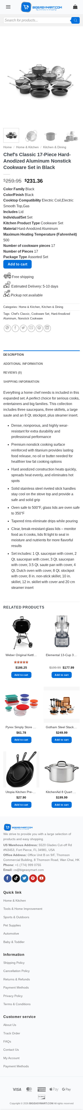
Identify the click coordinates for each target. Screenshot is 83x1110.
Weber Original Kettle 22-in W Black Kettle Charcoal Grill (21, 655)
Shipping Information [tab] (21, 381)
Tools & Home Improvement (22, 908)
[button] (8, 7)
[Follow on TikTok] (16, 878)
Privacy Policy (13, 996)
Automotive (11, 933)
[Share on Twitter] (23, 328)
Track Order (11, 1033)
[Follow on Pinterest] (33, 878)
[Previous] (10, 79)
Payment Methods (16, 987)
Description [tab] (13, 354)
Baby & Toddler (14, 942)
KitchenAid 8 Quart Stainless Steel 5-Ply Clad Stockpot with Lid (61, 792)
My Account (11, 1058)
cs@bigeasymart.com (29, 870)
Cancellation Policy (16, 971)
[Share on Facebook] (15, 328)
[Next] (73, 79)
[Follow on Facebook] (8, 878)
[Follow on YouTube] (41, 878)
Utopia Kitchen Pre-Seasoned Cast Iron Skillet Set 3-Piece (21, 792)
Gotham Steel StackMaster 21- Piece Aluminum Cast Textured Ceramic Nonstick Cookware (61, 727)
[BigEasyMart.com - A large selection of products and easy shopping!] (41, 7)
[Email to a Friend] (31, 328)
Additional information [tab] (23, 363)
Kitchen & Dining (54, 147)
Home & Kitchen (27, 147)
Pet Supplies (12, 925)
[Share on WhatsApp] (7, 328)
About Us (9, 1025)
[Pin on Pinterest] (39, 328)
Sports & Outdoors (16, 917)
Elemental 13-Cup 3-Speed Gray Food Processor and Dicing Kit (61, 655)
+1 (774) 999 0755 (28, 865)
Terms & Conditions (17, 1004)
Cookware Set (40, 313)
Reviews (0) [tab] (12, 372)
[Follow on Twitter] (24, 878)
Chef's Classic (20, 313)
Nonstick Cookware (30, 318)
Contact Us (11, 1049)
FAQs (7, 1041)
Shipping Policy (14, 962)
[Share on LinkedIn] (47, 328)
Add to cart (17, 264)
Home (7, 147)
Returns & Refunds (16, 979)
